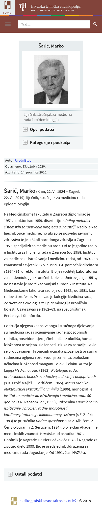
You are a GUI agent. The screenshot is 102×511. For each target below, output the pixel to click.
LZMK (7, 13)
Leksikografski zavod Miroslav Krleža (48, 500)
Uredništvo (23, 160)
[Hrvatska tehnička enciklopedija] (21, 9)
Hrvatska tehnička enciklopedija (55, 6)
